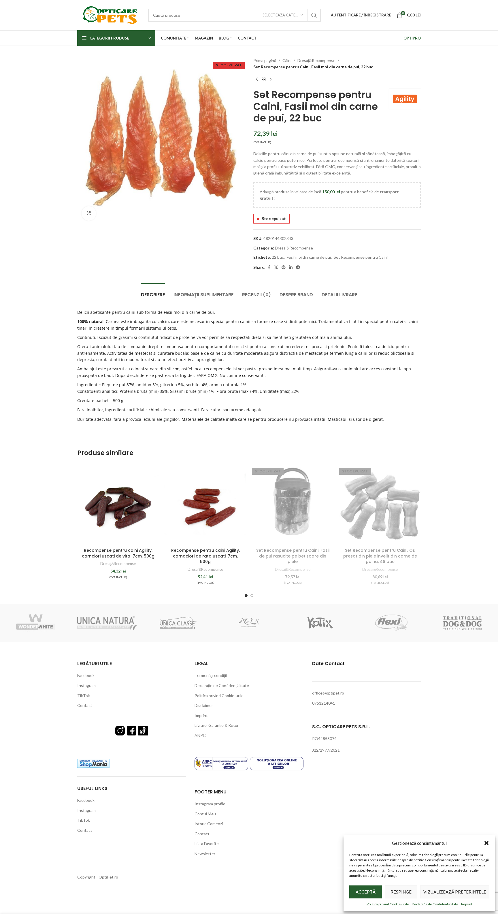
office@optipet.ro (328, 692)
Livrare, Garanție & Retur (217, 725)
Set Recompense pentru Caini (361, 257)
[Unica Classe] (178, 623)
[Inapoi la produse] (263, 79)
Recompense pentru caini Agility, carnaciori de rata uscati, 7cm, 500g (205, 555)
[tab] (153, 292)
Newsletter (205, 853)
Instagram (86, 685)
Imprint (466, 904)
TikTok (83, 695)
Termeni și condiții (211, 675)
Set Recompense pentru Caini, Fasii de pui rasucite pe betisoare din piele (292, 555)
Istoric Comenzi (209, 823)
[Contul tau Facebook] (268, 267)
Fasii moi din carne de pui (309, 257)
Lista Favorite (207, 843)
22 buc (278, 257)
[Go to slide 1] (246, 595)
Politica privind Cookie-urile (388, 904)
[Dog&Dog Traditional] (462, 623)
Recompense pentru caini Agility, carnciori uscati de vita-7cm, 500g (118, 553)
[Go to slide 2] (251, 595)
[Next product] (270, 79)
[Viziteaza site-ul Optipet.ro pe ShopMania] (93, 762)
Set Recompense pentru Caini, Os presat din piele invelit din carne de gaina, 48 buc (380, 555)
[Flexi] (391, 623)
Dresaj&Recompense (316, 60)
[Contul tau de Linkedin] (290, 267)
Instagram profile (210, 803)
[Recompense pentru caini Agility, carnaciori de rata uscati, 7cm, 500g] (205, 504)
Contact (84, 705)
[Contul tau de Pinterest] (283, 267)
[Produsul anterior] (256, 79)
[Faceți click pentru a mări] (89, 213)
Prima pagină (264, 60)
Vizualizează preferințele (454, 891)
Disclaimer (204, 705)
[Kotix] (320, 623)
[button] (486, 843)
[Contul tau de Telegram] (298, 267)
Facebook (86, 675)
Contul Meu (205, 813)
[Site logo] (109, 14)
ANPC (200, 735)
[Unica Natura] (106, 623)
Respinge (401, 891)
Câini (286, 60)
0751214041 (323, 703)
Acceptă (366, 891)
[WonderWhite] (35, 623)
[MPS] (249, 623)
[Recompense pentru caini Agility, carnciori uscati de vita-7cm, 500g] (118, 504)
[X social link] (276, 267)
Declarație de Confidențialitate (435, 904)
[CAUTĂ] (314, 15)
